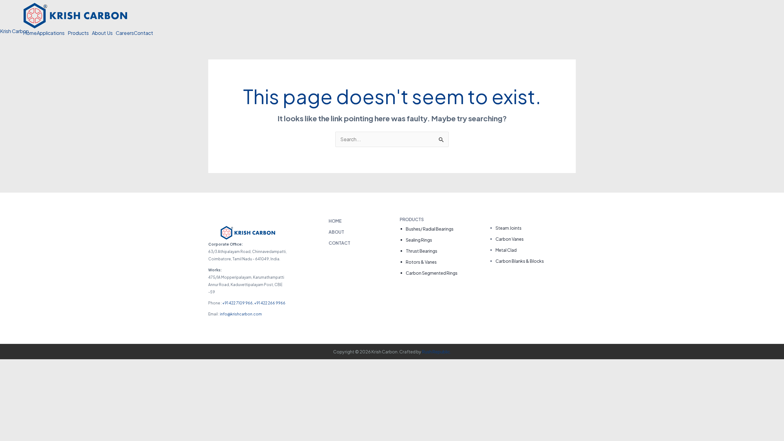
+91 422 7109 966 (237, 303)
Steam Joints (509, 228)
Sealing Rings (419, 240)
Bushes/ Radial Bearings (430, 229)
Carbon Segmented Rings (432, 273)
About (336, 232)
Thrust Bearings (421, 251)
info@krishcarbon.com (241, 314)
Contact (143, 33)
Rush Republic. (436, 351)
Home (30, 33)
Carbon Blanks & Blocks (520, 261)
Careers (125, 33)
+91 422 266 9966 (269, 303)
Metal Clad (506, 250)
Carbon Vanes (510, 239)
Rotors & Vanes (421, 262)
